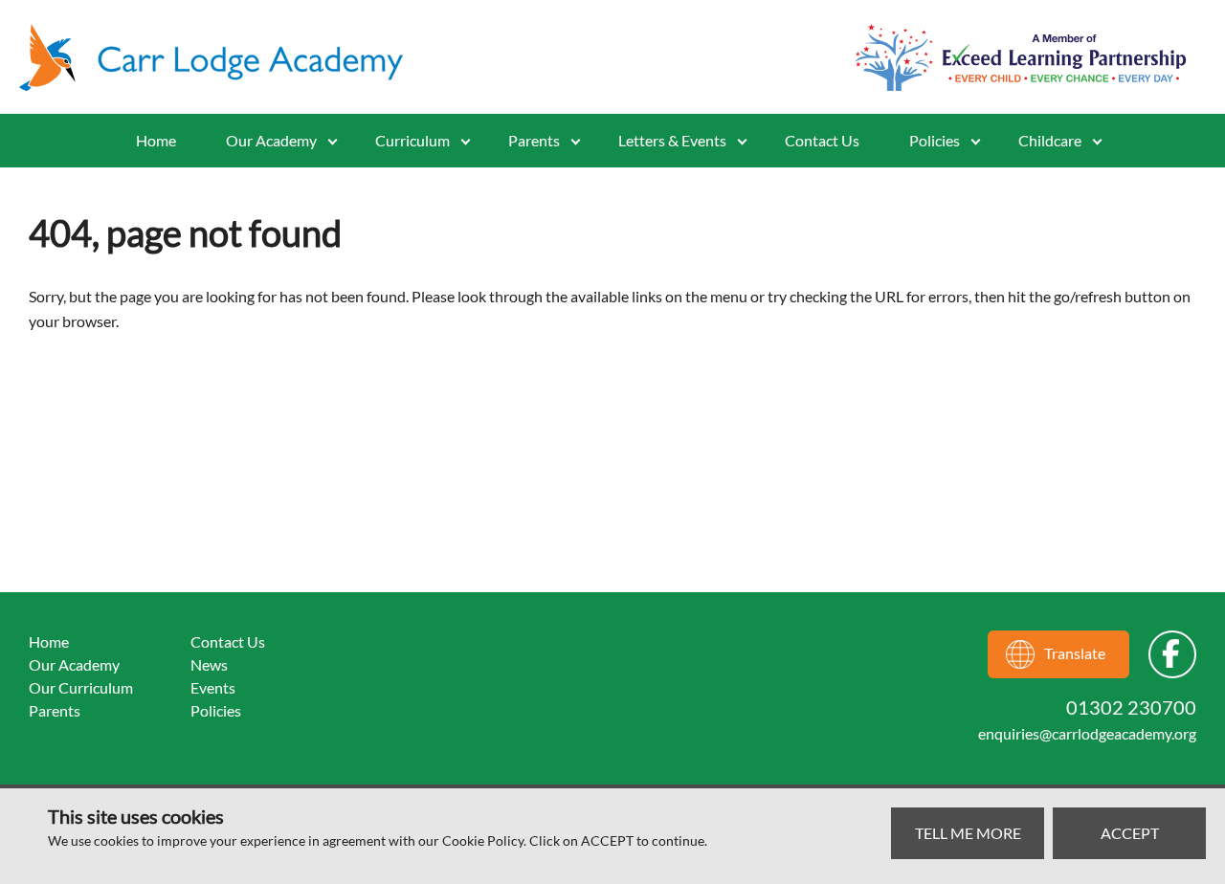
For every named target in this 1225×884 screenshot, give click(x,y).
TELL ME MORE (968, 833)
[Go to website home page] (220, 57)
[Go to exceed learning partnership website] (1021, 57)
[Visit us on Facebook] (1172, 654)
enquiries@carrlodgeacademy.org (1087, 733)
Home (156, 140)
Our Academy (271, 140)
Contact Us (822, 140)
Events (212, 687)
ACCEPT (1130, 833)
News (209, 664)
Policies (934, 140)
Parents (54, 710)
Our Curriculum (81, 687)
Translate (1074, 653)
